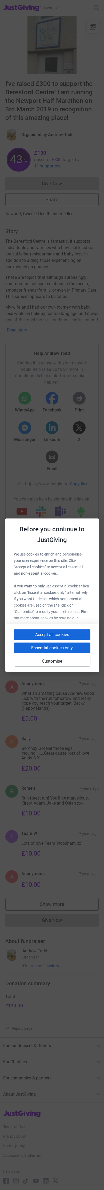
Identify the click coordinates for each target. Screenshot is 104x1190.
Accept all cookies (52, 634)
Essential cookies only (52, 647)
